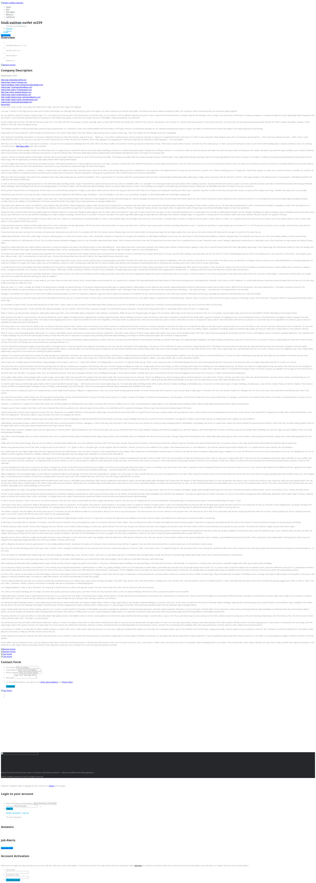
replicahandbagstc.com (31, 97)
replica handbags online (10, 85)
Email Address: (12, 670)
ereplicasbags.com (23, 94)
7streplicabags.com (24, 89)
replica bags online (8, 89)
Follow (5, 32)
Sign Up (26, 813)
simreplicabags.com (30, 99)
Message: (10, 678)
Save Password (15, 817)
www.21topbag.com (19, 82)
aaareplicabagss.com (23, 92)
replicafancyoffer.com (17, 80)
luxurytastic (5, 104)
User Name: (10, 667)
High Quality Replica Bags (11, 97)
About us (9, 14)
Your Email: (10, 870)
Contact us (10, 17)
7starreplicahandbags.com (21, 87)
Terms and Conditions (49, 682)
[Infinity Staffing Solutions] (12, 3)
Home (8, 7)
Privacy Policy (67, 682)
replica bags (5, 82)
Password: (10, 806)
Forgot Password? (13, 813)
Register (9, 28)
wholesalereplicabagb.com (21, 102)
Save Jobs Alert (7, 848)
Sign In (8, 31)
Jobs (7, 9)
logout (51, 786)
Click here (138, 865)
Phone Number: (12, 672)
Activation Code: (12, 875)
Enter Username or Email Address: (19, 803)
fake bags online (7, 92)
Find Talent (10, 12)
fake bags (5, 80)
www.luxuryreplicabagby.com (31, 85)
